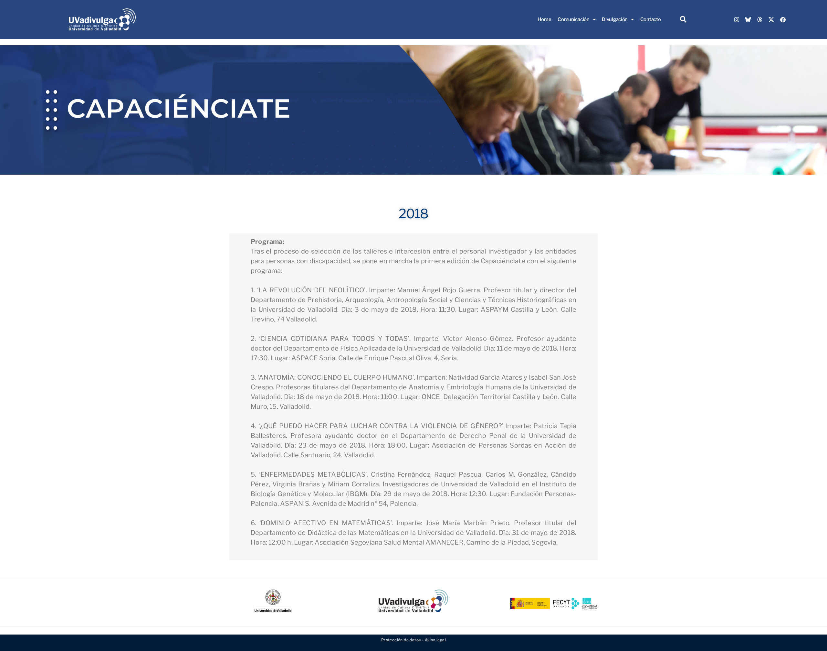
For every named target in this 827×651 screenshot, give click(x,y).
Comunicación (573, 19)
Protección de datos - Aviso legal (413, 639)
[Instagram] (736, 19)
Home (544, 19)
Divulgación (615, 19)
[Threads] (759, 19)
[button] (683, 19)
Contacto (650, 19)
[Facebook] (782, 19)
